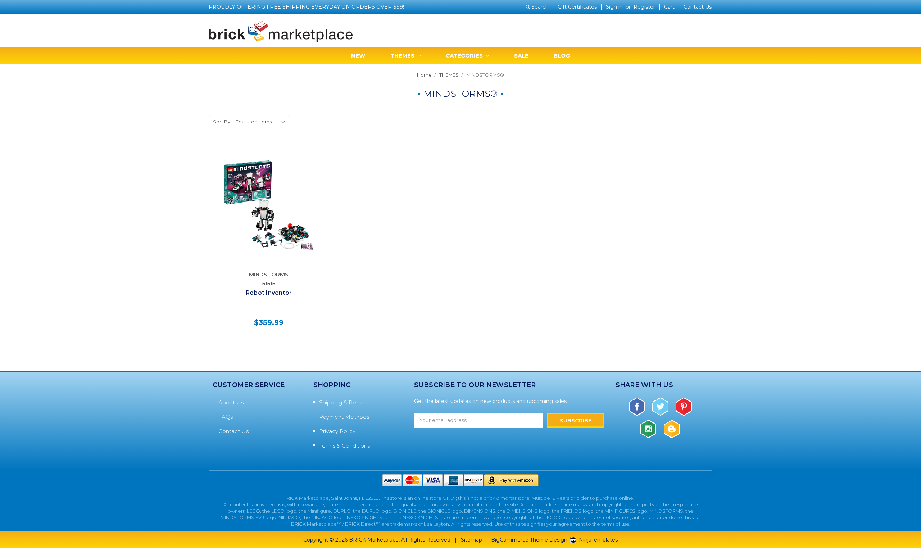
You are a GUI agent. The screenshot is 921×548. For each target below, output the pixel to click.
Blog (562, 55)
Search (540, 7)
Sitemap (471, 539)
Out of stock (269, 220)
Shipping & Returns (344, 402)
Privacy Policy (337, 431)
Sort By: (222, 121)
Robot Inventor (269, 292)
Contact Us (698, 7)
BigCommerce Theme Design (529, 539)
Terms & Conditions (344, 445)
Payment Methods (344, 416)
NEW (358, 55)
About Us (231, 402)
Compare (266, 204)
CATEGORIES (465, 55)
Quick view (269, 189)
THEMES (403, 55)
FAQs (225, 416)
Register (644, 7)
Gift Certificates (577, 7)
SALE (521, 55)
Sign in (614, 7)
